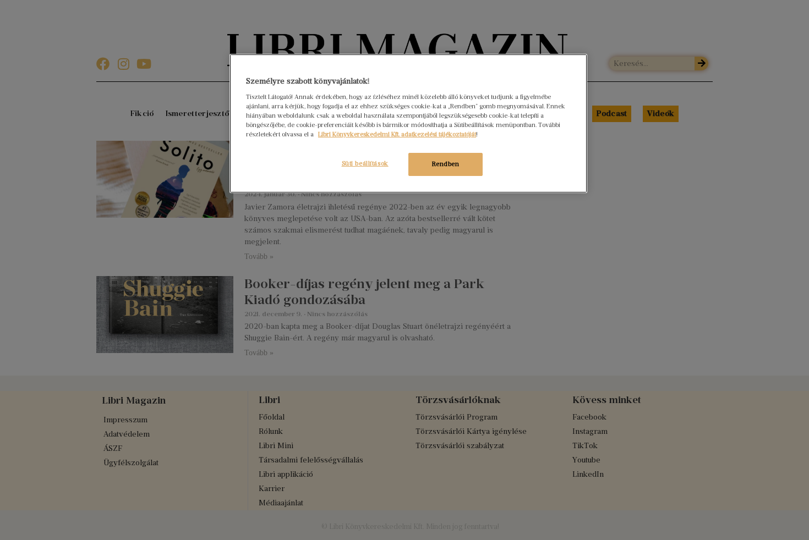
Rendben (446, 164)
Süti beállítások (365, 163)
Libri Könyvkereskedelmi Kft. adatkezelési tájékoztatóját (397, 134)
